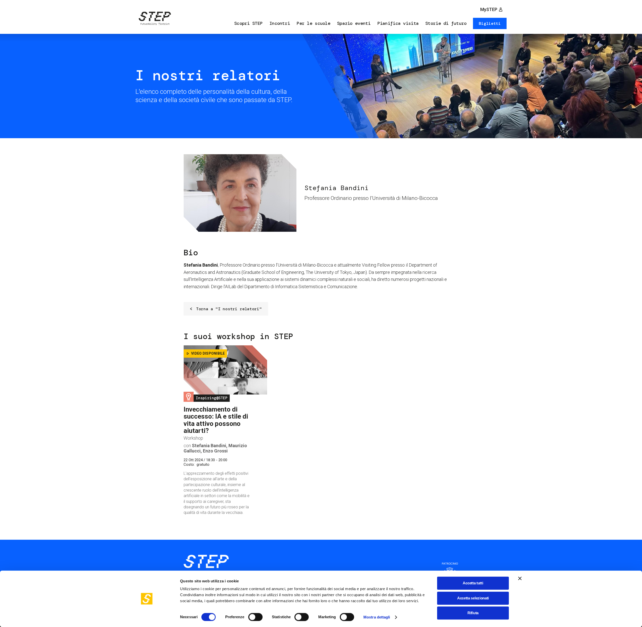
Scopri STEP (248, 23)
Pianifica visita (398, 23)
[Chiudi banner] (520, 578)
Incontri (279, 23)
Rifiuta (472, 613)
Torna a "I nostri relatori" (229, 308)
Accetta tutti (473, 583)
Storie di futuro (445, 23)
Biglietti (490, 23)
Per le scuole (313, 23)
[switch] (255, 617)
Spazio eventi (354, 23)
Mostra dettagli (376, 617)
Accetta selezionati (473, 598)
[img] (154, 19)
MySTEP (488, 9)
